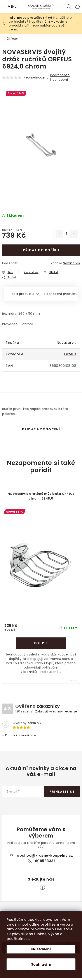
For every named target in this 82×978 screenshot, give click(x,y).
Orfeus (70, 354)
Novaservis (71, 263)
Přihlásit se (61, 791)
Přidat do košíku (41, 250)
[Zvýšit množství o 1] (74, 234)
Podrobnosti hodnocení (60, 77)
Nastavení (41, 949)
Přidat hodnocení (41, 429)
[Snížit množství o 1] (59, 234)
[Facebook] (42, 887)
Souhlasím (41, 964)
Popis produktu (22, 294)
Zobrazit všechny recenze (56, 711)
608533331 (45, 860)
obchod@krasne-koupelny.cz (45, 855)
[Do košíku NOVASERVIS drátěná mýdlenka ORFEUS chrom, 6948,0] (41, 643)
